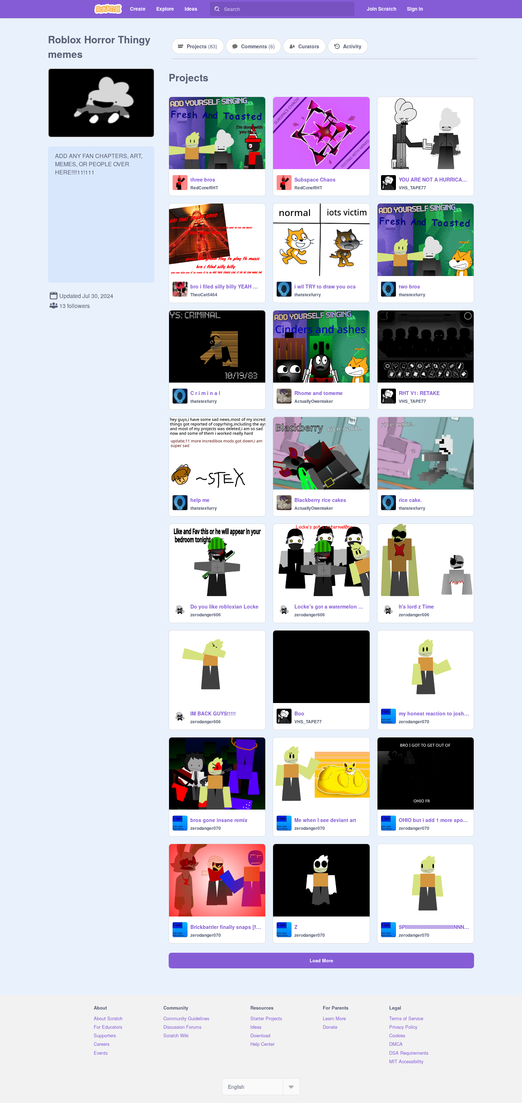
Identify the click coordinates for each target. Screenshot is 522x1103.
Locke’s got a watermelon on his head (329, 606)
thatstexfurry (307, 294)
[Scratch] (108, 9)
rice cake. (410, 499)
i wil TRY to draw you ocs (325, 286)
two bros (409, 286)
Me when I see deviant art (325, 819)
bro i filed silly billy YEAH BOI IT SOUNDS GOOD (225, 286)
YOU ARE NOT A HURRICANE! (434, 179)
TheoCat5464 (203, 294)
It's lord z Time (416, 606)
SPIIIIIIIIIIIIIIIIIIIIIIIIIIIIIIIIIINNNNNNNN (434, 926)
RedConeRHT (204, 187)
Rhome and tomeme (318, 392)
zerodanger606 (205, 614)
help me (200, 499)
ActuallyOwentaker (313, 401)
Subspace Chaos (315, 179)
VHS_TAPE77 (412, 187)
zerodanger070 (414, 721)
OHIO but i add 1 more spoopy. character (434, 819)
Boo (299, 713)
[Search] (217, 9)
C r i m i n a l (205, 392)
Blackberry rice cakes (320, 499)
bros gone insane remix (219, 819)
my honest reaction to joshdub (434, 713)
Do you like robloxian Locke (224, 606)
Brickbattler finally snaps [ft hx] (225, 926)
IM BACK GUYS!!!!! (213, 713)
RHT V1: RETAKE (419, 392)
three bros (202, 179)
